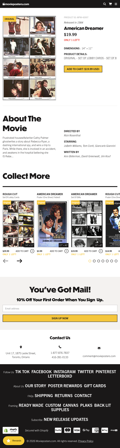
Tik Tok (22, 371)
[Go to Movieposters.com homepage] (16, 4)
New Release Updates (66, 419)
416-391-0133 (60, 357)
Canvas (70, 405)
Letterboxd (60, 376)
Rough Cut (10, 194)
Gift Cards (95, 386)
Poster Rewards (65, 386)
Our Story (35, 386)
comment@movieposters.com (99, 356)
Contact (83, 395)
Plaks (86, 405)
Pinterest (106, 371)
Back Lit (102, 405)
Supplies (60, 409)
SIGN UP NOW (60, 318)
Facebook (41, 371)
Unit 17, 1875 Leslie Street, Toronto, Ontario (21, 354)
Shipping (44, 395)
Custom (53, 405)
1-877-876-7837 (60, 352)
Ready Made (31, 405)
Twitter (86, 371)
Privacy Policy (85, 441)
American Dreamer (50, 194)
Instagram (65, 371)
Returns (64, 395)
